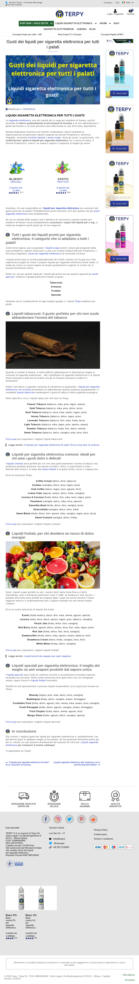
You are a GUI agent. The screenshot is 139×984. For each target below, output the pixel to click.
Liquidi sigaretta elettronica (73, 23)
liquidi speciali (15, 675)
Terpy (78, 301)
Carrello (130, 12)
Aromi (103, 23)
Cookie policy (100, 834)
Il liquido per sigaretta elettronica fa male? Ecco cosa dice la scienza (61, 445)
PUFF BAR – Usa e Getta (34, 23)
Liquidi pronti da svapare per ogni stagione (47, 656)
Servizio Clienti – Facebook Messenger (25, 2)
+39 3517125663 (14, 5)
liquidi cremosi (15, 463)
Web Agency (129, 975)
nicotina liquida (36, 137)
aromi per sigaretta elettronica (44, 253)
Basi (116, 23)
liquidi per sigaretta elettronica (61, 208)
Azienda (82, 29)
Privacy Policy (101, 830)
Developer (130, 980)
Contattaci (108, 2)
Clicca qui (11, 439)
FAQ (117, 2)
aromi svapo (54, 137)
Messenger (59, 843)
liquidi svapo (53, 248)
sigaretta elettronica (20, 120)
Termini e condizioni (103, 839)
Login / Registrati (115, 14)
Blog (92, 29)
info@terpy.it (59, 839)
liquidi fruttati (38, 680)
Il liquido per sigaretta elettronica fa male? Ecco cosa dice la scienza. (27, 763)
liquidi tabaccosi (26, 392)
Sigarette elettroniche (59, 29)
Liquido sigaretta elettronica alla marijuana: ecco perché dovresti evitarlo (76, 763)
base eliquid (49, 469)
